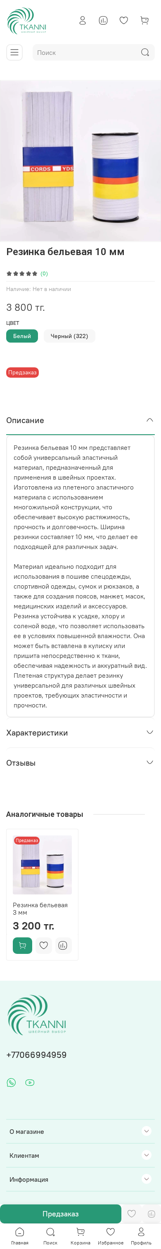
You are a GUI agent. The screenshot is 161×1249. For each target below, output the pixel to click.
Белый (22, 336)
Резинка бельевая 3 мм (40, 908)
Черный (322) (69, 336)
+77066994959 (36, 1054)
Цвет (12, 323)
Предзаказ (61, 1213)
